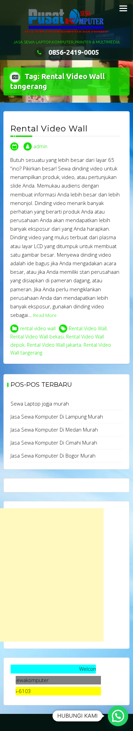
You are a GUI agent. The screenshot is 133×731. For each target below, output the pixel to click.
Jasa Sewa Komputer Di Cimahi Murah (54, 442)
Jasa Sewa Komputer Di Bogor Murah (53, 455)
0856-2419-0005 (73, 52)
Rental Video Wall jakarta (54, 345)
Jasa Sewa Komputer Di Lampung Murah (57, 416)
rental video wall (38, 328)
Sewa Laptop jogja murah (40, 403)
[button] (118, 716)
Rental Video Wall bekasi (37, 336)
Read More (45, 315)
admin (40, 146)
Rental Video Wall (49, 128)
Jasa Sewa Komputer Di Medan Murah (54, 429)
